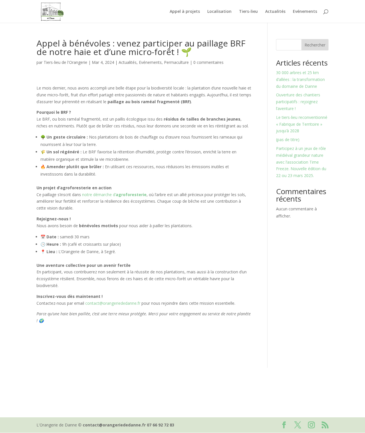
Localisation (219, 11)
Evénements (305, 11)
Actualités (275, 11)
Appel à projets (185, 11)
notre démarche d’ (114, 194)
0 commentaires (208, 62)
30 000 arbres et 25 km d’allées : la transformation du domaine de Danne (300, 79)
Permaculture (176, 62)
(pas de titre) (287, 139)
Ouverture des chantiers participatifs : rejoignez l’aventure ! (298, 101)
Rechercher (315, 45)
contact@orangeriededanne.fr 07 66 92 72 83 (128, 425)
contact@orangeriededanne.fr (112, 303)
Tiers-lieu (248, 11)
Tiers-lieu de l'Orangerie (65, 62)
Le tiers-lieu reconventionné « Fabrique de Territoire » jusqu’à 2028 (301, 124)
